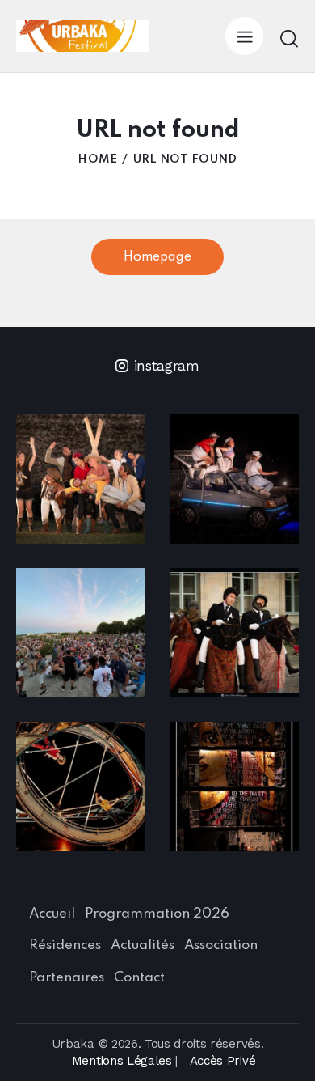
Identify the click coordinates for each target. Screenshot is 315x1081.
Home (97, 159)
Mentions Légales (122, 1060)
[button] (244, 36)
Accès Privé (222, 1060)
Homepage (157, 257)
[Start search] (289, 38)
